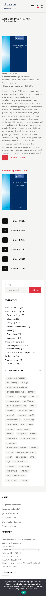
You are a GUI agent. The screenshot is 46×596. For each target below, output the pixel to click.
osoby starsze (27, 425)
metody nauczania (26, 411)
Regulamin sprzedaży (11, 504)
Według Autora (11, 360)
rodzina (34, 448)
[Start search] (42, 6)
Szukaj (8, 284)
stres (32, 457)
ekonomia (33, 397)
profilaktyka (12, 438)
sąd (8, 462)
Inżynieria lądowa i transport (19, 352)
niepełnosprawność (26, 415)
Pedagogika (12, 322)
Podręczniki (10, 356)
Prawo (10, 330)
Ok (24, 592)
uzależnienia (24, 466)
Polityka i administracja (16, 326)
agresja (25, 383)
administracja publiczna (16, 378)
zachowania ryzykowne (16, 476)
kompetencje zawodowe (16, 406)
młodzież (10, 415)
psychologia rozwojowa (17, 448)
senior (9, 457)
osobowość (29, 420)
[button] (32, 6)
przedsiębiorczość (28, 438)
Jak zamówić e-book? (11, 513)
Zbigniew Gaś (13, 363)
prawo (32, 434)
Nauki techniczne (12, 341)
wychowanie (12, 471)
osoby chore (12, 425)
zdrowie (24, 480)
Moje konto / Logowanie (12, 521)
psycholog (11, 443)
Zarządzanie (12, 338)
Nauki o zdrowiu (12, 307)
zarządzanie (12, 480)
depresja (31, 392)
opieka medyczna (13, 420)
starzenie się (21, 457)
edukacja (22, 397)
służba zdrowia (20, 462)
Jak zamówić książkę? (11, 508)
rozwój (10, 452)
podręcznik (21, 434)
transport (11, 466)
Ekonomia (11, 318)
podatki (10, 434)
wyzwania (25, 471)
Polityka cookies (9, 517)
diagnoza (11, 397)
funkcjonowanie (13, 401)
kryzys (32, 406)
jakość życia (28, 401)
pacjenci (10, 429)
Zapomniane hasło (10, 526)
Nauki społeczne (12, 311)
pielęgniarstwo (23, 429)
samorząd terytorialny (26, 452)
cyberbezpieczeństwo (15, 392)
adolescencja (12, 383)
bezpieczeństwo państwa (17, 387)
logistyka (11, 411)
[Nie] (43, 587)
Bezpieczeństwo (14, 315)
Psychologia (12, 334)
